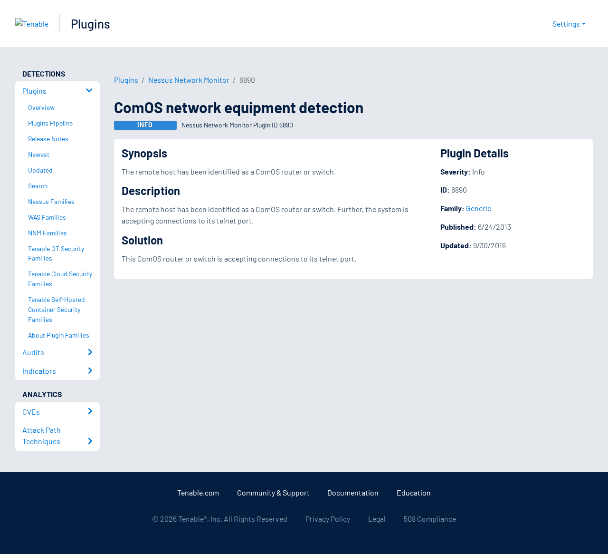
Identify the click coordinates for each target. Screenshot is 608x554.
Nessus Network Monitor (188, 79)
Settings (566, 23)
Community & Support (273, 492)
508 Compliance (430, 518)
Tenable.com (198, 492)
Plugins (90, 23)
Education (414, 492)
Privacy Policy (327, 518)
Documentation (353, 492)
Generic (478, 208)
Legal (377, 518)
